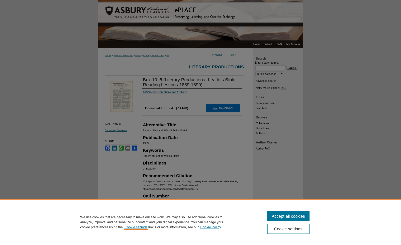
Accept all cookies (288, 216)
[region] (200, 222)
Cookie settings (135, 227)
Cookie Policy (210, 227)
